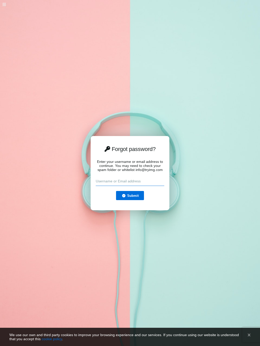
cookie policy (52, 339)
